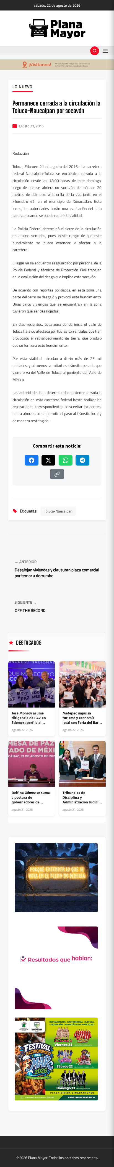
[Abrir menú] (105, 50)
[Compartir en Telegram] (82, 460)
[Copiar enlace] (57, 474)
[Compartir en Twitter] (48, 460)
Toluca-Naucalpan (58, 511)
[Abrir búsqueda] (94, 50)
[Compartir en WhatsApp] (65, 460)
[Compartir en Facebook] (31, 460)
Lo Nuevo (22, 87)
